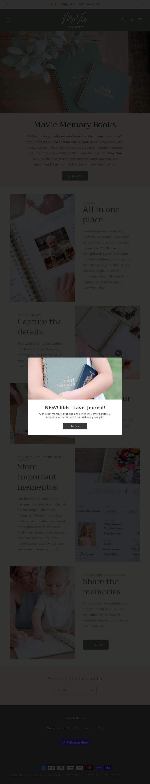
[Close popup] (118, 353)
